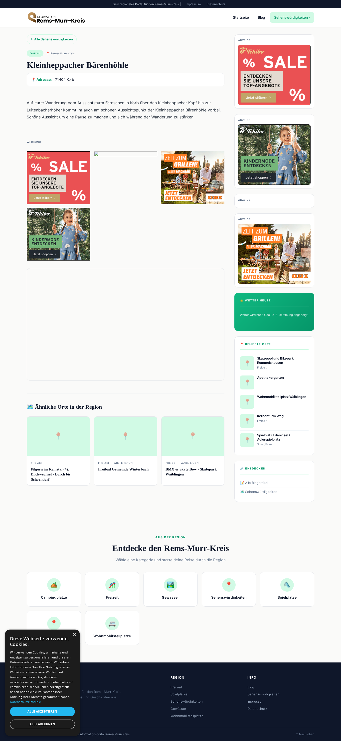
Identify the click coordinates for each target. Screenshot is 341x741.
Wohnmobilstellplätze (186, 716)
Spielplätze (178, 694)
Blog (261, 17)
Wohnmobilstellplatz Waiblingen (281, 397)
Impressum (193, 4)
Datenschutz (216, 4)
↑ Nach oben (305, 734)
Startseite (241, 17)
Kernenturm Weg (270, 416)
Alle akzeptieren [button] (42, 711)
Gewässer (178, 709)
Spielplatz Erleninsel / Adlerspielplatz (273, 437)
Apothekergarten (270, 377)
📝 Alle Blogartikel (254, 483)
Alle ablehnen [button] (42, 724)
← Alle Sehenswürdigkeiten (51, 39)
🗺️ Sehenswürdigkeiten (258, 492)
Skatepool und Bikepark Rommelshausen (275, 360)
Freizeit (176, 687)
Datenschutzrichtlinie (25, 702)
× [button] (74, 635)
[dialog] (42, 683)
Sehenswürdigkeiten (292, 17)
